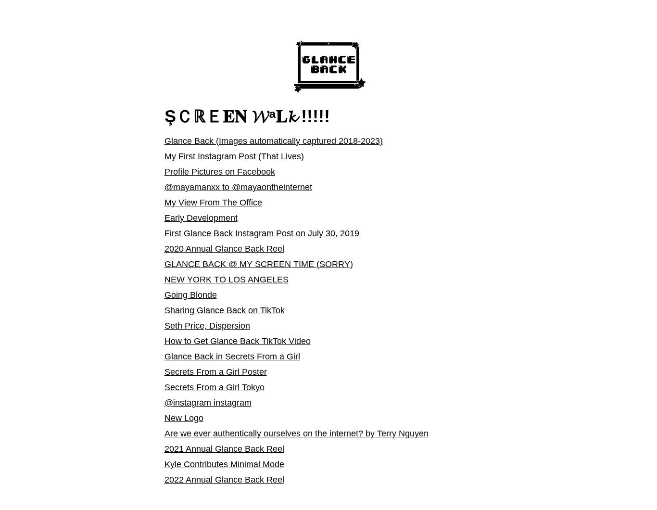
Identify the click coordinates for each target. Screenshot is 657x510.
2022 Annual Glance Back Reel (224, 479)
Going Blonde (190, 295)
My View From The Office (213, 202)
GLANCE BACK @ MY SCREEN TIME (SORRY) (258, 264)
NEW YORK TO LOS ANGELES (226, 279)
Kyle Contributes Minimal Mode (224, 464)
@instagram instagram (208, 403)
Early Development (201, 218)
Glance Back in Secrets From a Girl (232, 356)
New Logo (183, 418)
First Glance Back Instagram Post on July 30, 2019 (261, 233)
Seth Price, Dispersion (207, 326)
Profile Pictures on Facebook (219, 172)
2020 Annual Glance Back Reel (224, 249)
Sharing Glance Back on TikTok (224, 310)
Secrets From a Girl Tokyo (214, 387)
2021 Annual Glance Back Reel (224, 449)
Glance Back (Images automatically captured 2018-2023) (273, 141)
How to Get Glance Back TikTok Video (237, 341)
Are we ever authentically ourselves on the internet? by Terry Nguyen (296, 433)
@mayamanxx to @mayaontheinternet (238, 187)
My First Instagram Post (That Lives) (234, 156)
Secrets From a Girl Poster (215, 372)
